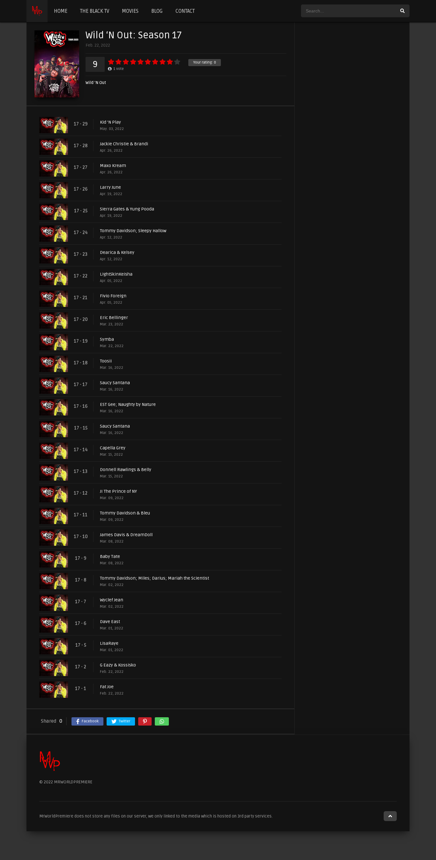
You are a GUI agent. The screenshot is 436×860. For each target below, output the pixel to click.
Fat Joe (107, 686)
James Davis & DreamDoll (126, 534)
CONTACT (185, 11)
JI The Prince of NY (118, 491)
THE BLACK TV (94, 11)
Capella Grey (112, 448)
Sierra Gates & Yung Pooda (127, 209)
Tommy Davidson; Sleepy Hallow (133, 230)
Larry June (110, 187)
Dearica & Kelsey (117, 252)
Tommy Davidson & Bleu (125, 513)
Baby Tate (110, 556)
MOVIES (130, 11)
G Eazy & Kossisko (118, 665)
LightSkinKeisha (116, 274)
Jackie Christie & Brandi (124, 144)
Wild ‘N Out (96, 83)
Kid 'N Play (110, 122)
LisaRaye (109, 643)
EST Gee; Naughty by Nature (128, 404)
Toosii (106, 361)
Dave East (110, 621)
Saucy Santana (115, 382)
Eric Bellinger (114, 317)
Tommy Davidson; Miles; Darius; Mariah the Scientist (154, 578)
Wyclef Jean (111, 600)
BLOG (157, 11)
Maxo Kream (113, 165)
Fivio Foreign (113, 296)
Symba (107, 339)
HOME (60, 11)
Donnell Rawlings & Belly (125, 469)
